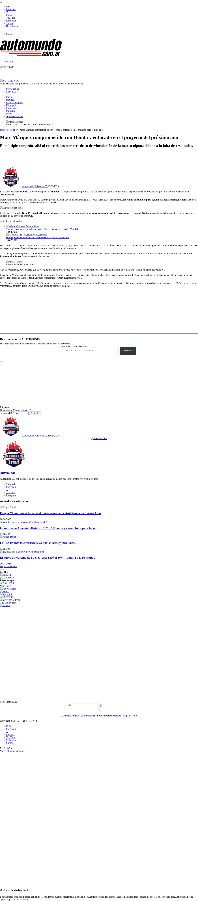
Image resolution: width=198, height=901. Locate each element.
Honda (3, 410)
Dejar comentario (8, 566)
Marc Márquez (14, 410)
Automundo (28, 186)
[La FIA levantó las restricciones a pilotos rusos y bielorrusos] (8, 536)
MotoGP (26, 410)
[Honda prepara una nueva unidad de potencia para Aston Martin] (26, 234)
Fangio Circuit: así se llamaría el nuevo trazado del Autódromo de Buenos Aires (50, 513)
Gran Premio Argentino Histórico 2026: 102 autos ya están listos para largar (48, 528)
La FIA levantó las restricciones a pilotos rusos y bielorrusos (37, 542)
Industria (10, 111)
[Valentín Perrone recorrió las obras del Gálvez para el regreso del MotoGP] (22, 226)
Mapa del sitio (130, 715)
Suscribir (128, 350)
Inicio (9, 97)
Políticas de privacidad (109, 715)
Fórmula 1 (11, 105)
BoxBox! (10, 99)
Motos (9, 113)
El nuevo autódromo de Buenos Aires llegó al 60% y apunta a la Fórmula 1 (48, 557)
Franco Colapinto (14, 102)
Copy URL (35, 413)
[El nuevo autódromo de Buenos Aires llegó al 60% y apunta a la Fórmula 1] (22, 551)
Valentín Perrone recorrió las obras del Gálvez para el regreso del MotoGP (42, 229)
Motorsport (11, 108)
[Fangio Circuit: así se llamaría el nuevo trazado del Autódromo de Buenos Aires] (8, 507)
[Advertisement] (99, 158)
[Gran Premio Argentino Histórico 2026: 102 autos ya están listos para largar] (24, 522)
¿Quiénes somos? (14, 116)
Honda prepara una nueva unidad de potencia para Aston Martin (37, 237)
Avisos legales (87, 715)
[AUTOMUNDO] (31, 56)
